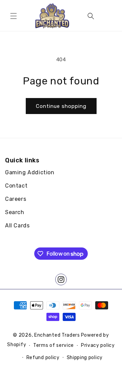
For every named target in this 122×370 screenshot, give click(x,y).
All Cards (17, 225)
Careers (15, 199)
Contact (16, 185)
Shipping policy (85, 357)
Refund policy (43, 357)
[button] (13, 16)
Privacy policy (98, 345)
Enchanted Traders (57, 335)
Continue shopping (61, 106)
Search (14, 212)
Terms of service (53, 345)
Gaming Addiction (30, 172)
